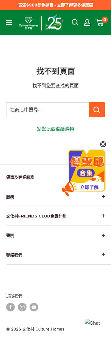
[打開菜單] (9, 22)
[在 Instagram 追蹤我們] (22, 307)
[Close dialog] (103, 144)
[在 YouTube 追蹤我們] (34, 307)
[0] (100, 22)
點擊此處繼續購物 (55, 129)
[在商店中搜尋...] (97, 109)
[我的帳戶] (87, 22)
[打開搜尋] (75, 22)
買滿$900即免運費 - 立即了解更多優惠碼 (55, 4)
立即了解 (89, 187)
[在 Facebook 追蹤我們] (10, 307)
